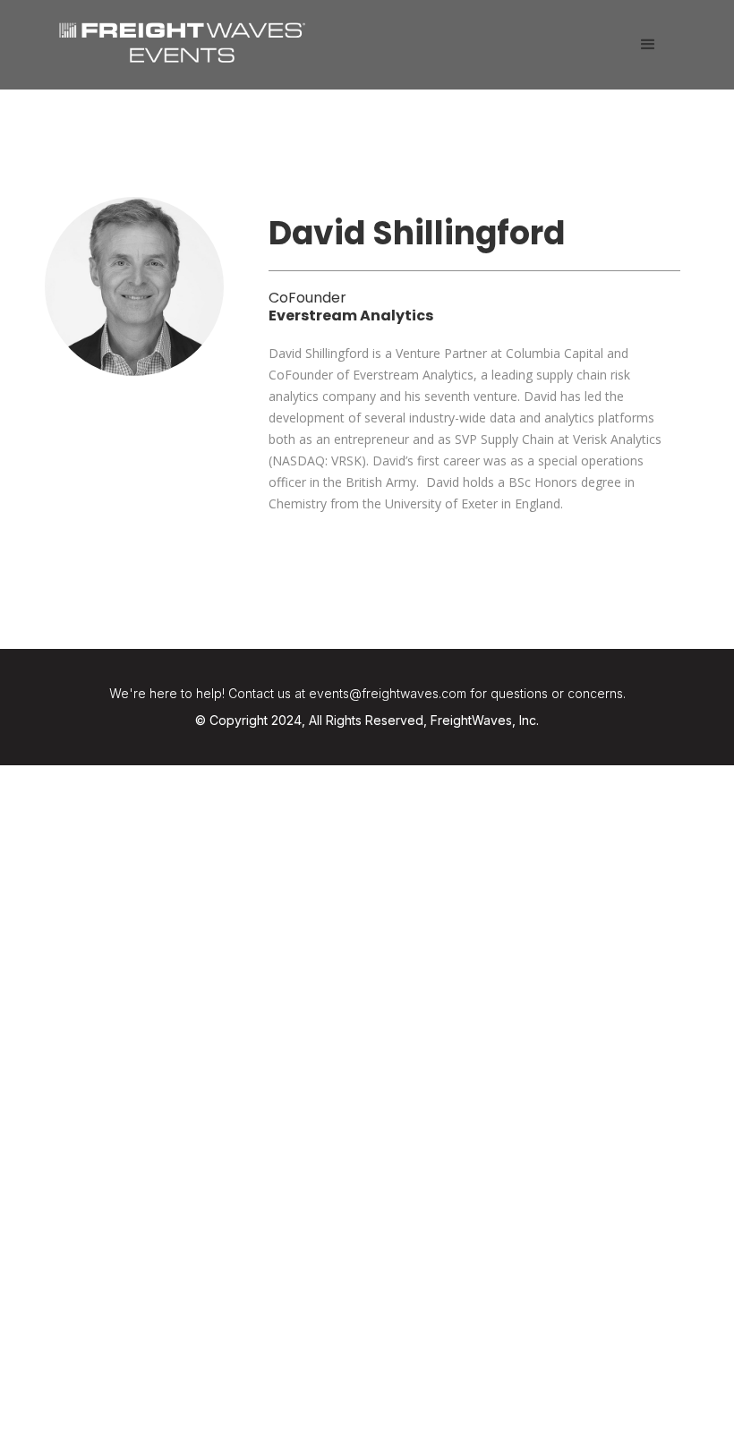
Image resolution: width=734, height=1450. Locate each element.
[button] (648, 45)
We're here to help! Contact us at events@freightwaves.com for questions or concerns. (367, 693)
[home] (182, 40)
